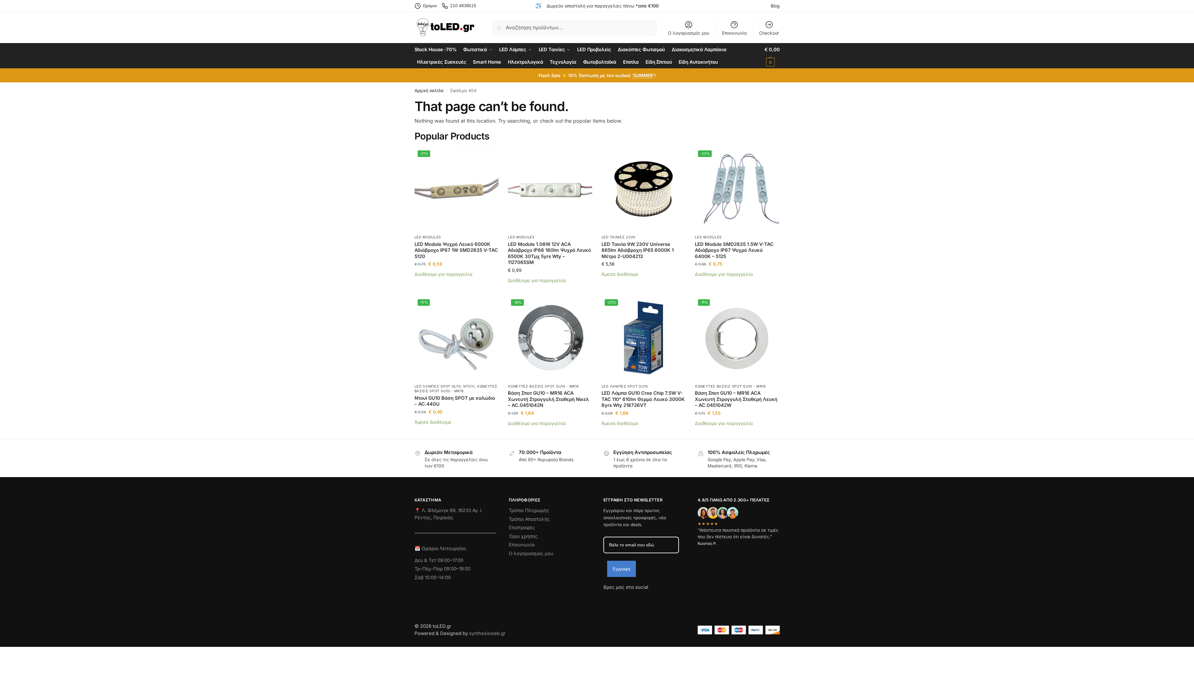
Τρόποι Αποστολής (529, 519)
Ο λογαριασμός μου (688, 33)
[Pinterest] (664, 598)
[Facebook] (606, 598)
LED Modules (428, 237)
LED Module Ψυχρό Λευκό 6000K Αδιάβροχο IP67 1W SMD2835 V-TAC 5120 (456, 250)
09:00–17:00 (450, 560)
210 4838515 (463, 5)
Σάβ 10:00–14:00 (433, 577)
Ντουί (469, 386)
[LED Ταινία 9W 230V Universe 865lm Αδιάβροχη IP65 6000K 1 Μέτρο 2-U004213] (644, 189)
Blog (775, 5)
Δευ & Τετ (426, 560)
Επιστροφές (522, 527)
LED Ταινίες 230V (619, 237)
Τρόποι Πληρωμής (529, 510)
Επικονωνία (522, 545)
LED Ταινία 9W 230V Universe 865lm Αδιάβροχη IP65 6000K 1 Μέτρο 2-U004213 (638, 250)
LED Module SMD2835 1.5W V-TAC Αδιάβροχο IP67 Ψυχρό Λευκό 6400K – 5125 (734, 250)
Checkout (769, 33)
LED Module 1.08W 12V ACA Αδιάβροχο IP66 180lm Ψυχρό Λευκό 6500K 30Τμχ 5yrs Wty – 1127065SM (549, 253)
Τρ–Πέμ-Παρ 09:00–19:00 (442, 569)
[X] (642, 598)
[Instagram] (619, 598)
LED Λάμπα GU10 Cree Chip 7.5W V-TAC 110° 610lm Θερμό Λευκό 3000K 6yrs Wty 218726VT (643, 399)
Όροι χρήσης (523, 536)
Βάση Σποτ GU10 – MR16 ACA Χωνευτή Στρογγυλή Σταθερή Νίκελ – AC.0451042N (548, 399)
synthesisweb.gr (487, 633)
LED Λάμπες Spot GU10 (438, 386)
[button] (771, 55)
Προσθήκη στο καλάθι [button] (456, 283)
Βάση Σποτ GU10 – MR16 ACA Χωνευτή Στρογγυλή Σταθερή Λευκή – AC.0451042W (736, 399)
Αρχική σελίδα (429, 90)
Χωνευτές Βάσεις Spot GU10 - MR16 (456, 388)
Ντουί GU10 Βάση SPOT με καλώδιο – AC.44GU (455, 401)
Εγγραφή (621, 568)
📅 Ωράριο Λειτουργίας (441, 548)
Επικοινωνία (734, 33)
